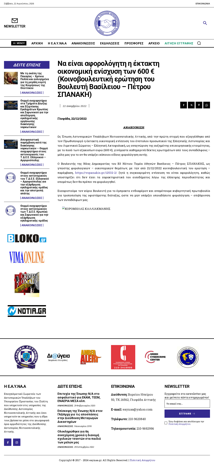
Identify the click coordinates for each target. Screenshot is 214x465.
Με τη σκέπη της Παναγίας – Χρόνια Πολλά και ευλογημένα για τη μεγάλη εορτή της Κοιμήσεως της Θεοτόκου (34, 81)
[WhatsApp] (206, 105)
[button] (205, 23)
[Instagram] (16, 442)
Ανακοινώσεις (32, 92)
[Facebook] (183, 105)
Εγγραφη (185, 413)
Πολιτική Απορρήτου (179, 423)
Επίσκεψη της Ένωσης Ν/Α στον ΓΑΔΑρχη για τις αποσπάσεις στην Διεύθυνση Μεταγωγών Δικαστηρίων (80, 416)
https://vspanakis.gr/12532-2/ (96, 173)
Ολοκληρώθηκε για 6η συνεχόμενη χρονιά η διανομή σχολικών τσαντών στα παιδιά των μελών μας (79, 437)
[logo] (107, 23)
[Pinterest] (199, 105)
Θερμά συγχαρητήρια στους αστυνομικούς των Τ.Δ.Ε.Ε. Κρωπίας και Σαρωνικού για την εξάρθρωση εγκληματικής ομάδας (34, 213)
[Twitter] (191, 105)
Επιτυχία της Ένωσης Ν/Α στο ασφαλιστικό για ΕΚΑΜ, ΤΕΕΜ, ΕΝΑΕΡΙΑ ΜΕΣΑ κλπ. (79, 397)
